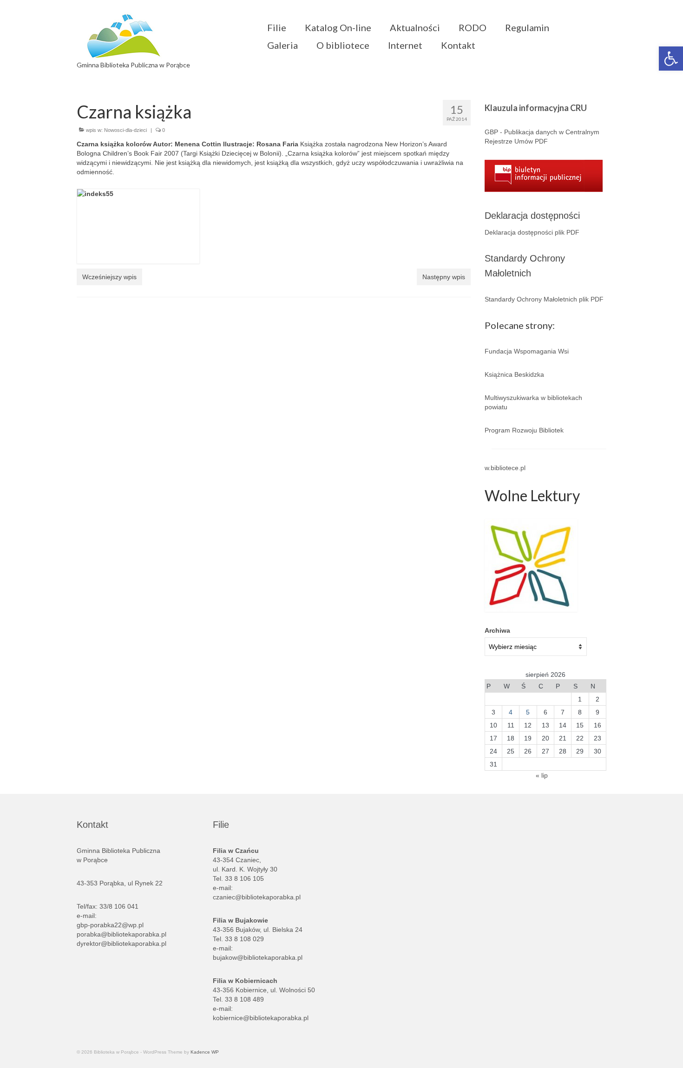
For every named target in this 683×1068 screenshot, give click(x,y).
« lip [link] (542, 775)
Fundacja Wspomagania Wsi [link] (527, 351)
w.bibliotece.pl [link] (505, 468)
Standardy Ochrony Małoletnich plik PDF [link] (544, 299)
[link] (671, 58)
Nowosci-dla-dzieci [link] (125, 130)
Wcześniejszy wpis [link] (109, 277)
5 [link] (528, 712)
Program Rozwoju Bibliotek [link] (524, 430)
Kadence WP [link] (204, 1052)
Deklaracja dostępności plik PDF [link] (532, 232)
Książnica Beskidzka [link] (514, 374)
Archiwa (497, 630)
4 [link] (510, 712)
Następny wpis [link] (443, 277)
